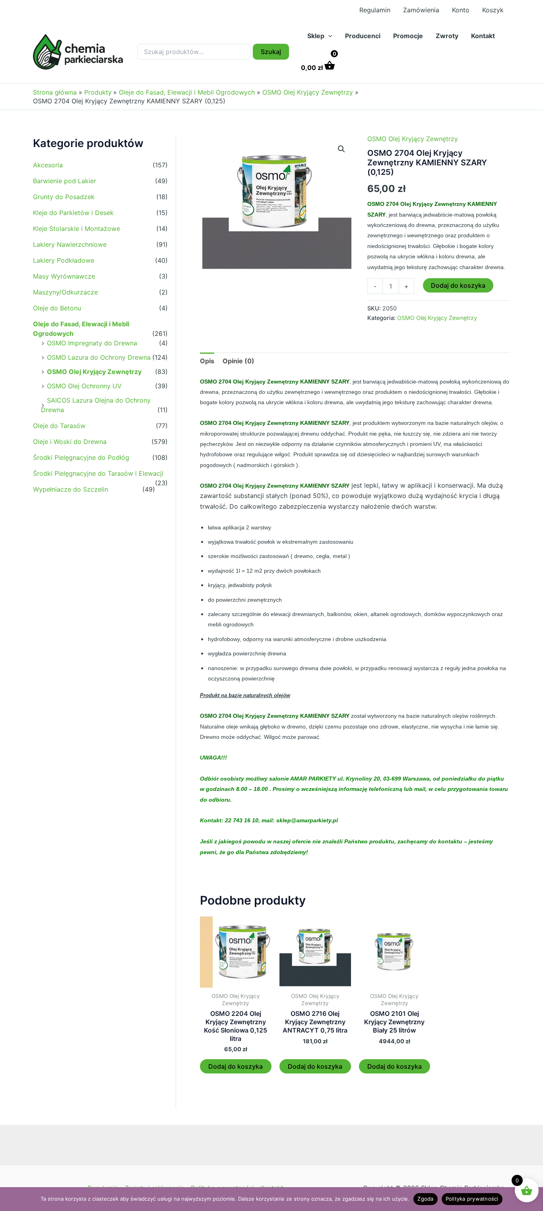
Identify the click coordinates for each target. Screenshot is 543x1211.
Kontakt (483, 36)
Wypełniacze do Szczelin (70, 489)
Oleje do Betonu (57, 308)
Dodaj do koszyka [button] (235, 1066)
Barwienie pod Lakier (64, 181)
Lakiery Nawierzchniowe (70, 244)
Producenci (362, 36)
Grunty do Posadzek (64, 197)
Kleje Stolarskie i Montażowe (76, 229)
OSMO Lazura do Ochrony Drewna (99, 357)
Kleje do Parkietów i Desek (73, 213)
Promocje (408, 36)
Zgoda (425, 1198)
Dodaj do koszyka (458, 285)
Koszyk (493, 10)
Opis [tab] (207, 361)
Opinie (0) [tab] (238, 361)
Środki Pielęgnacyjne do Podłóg (81, 457)
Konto (460, 10)
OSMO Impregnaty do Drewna (92, 343)
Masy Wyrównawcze (64, 276)
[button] (328, 36)
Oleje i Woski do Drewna (70, 442)
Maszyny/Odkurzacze (65, 292)
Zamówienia (421, 10)
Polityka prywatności (472, 1198)
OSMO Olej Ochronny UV (84, 386)
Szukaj (271, 52)
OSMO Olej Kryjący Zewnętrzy (94, 372)
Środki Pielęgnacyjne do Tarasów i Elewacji (98, 473)
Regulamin (374, 10)
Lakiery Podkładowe (63, 260)
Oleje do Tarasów (59, 426)
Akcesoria (48, 165)
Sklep (315, 36)
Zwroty (447, 36)
